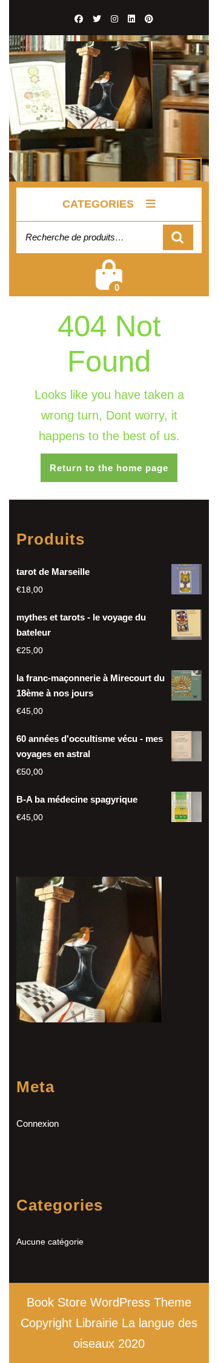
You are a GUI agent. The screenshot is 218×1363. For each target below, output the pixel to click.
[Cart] (109, 282)
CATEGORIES (98, 204)
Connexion (37, 1123)
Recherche (178, 238)
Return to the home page (113, 472)
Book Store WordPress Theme (109, 1302)
